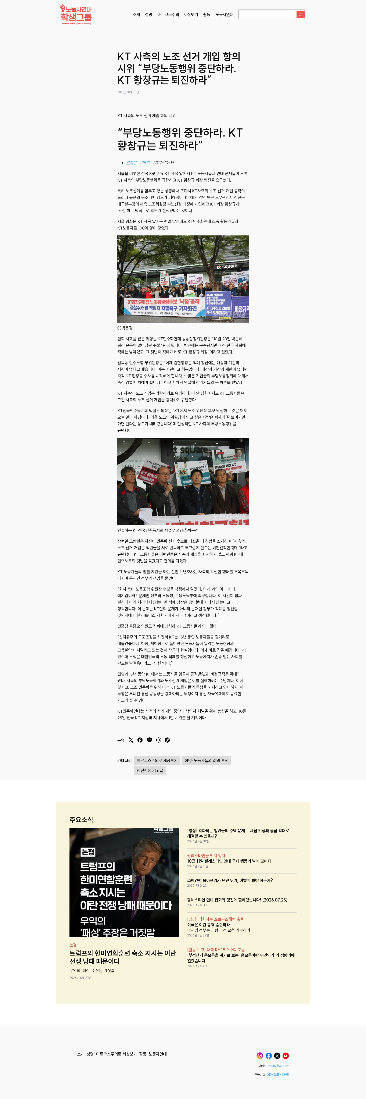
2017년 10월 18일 (128, 92)
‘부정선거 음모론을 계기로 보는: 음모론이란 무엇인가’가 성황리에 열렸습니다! (241, 958)
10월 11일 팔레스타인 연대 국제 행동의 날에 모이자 (229, 861)
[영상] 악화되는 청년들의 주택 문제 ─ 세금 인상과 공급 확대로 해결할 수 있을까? (238, 833)
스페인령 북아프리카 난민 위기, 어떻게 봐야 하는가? (230, 880)
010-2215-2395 (278, 1075)
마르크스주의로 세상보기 (157, 760)
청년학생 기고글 (150, 770)
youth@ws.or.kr (278, 1066)
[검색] (301, 14)
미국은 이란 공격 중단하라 (208, 924)
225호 (144, 162)
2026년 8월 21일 (80, 978)
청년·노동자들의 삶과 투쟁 (206, 760)
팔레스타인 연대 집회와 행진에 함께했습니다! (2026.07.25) (237, 900)
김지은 (131, 162)
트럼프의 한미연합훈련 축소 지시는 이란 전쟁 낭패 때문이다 (122, 957)
